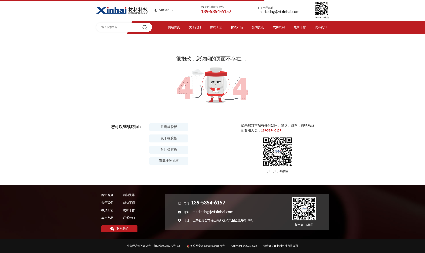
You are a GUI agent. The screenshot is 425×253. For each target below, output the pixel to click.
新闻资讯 (258, 27)
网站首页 (174, 27)
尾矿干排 (300, 27)
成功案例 (279, 27)
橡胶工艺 (216, 27)
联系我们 (321, 27)
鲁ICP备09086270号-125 (167, 246)
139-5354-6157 (271, 130)
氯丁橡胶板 (169, 138)
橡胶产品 (237, 27)
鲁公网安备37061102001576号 (207, 246)
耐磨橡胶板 (169, 127)
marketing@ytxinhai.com (278, 12)
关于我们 (195, 27)
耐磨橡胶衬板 (169, 161)
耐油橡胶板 (169, 149)
